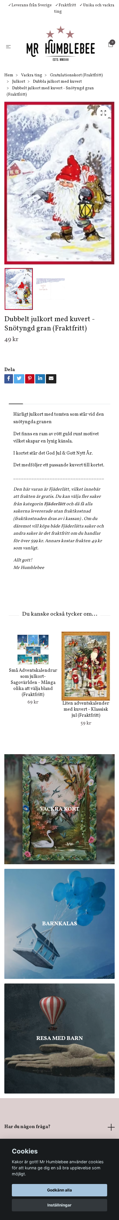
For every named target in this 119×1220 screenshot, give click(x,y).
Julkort (18, 103)
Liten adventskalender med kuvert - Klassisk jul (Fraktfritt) (85, 731)
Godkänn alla (59, 1190)
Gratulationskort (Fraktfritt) (76, 97)
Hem (8, 97)
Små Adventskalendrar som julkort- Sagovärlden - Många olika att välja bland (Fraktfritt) (33, 704)
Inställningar (59, 1205)
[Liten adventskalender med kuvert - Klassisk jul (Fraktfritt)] (86, 687)
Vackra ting (31, 97)
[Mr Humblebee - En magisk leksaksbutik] (66, 53)
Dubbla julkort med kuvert (57, 103)
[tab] (16, 421)
